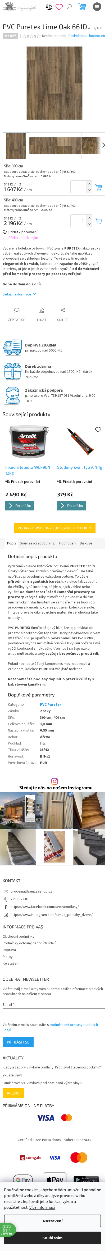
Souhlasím (52, 1238)
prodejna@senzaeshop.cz (31, 891)
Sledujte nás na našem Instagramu (56, 787)
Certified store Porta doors (39, 1140)
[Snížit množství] (89, 190)
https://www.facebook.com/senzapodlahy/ (45, 907)
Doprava (9, 950)
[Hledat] (69, 6)
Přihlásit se (18, 1042)
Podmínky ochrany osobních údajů (29, 943)
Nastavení (52, 1221)
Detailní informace (17, 294)
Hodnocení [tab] (67, 543)
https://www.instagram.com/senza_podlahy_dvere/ (52, 915)
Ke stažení (11, 963)
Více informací (42, 1207)
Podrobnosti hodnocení (87, 36)
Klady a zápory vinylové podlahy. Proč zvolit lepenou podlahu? (52, 1067)
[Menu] (97, 6)
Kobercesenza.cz (78, 1140)
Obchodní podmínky (18, 936)
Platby (8, 957)
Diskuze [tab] (86, 543)
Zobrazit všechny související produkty (54, 528)
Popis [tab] (11, 543)
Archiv (13, 1093)
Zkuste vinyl (12, 1075)
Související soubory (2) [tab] (38, 543)
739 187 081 (20, 899)
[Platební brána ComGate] (30, 1157)
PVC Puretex (50, 704)
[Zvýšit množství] (89, 184)
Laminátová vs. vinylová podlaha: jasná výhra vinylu (42, 1083)
